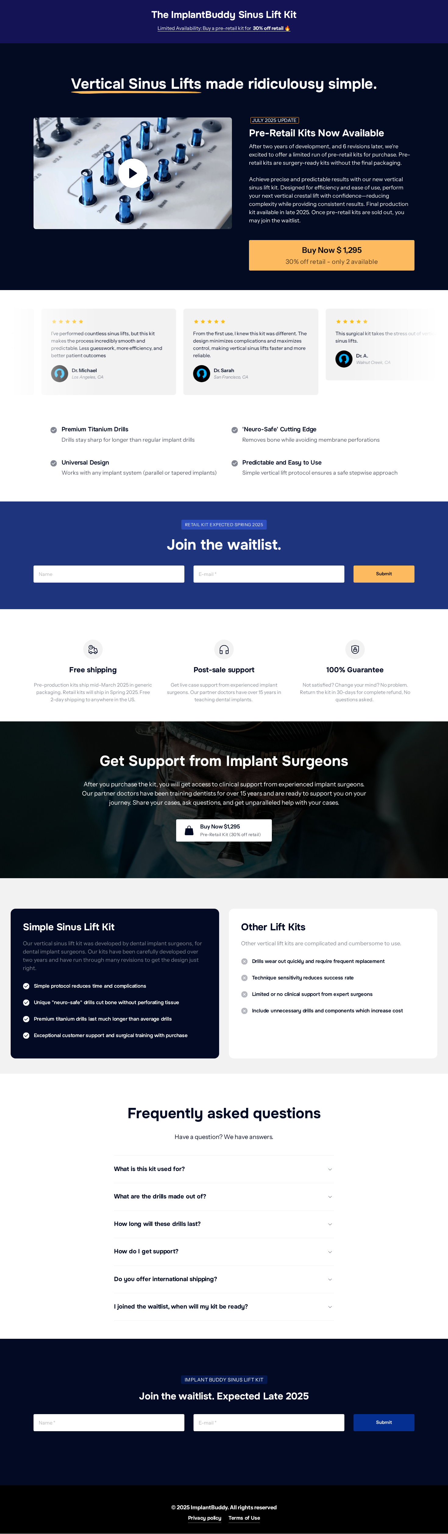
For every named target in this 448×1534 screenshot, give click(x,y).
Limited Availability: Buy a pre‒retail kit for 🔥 (224, 28)
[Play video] (133, 173)
